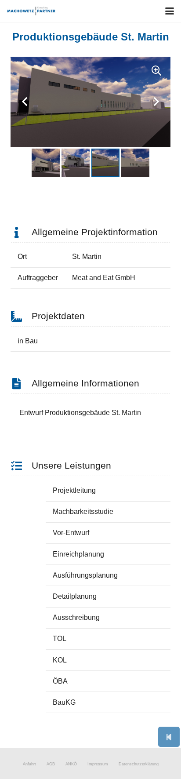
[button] (169, 11)
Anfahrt (29, 764)
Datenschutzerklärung (139, 764)
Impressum (97, 764)
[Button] (169, 737)
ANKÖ (71, 764)
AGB (51, 764)
